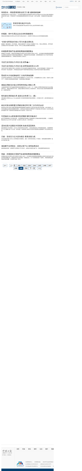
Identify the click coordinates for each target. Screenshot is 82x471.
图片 (41, 1)
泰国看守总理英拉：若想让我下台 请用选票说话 (20, 146)
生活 (37, 1)
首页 (18, 449)
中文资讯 (19, 7)
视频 (46, 1)
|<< (5, 166)
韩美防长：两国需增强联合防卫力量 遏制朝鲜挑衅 (21, 12)
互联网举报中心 (28, 462)
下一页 (32, 168)
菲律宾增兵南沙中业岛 (22, 23)
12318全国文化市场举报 (45, 466)
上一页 (12, 166)
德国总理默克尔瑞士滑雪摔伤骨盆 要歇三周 (18, 85)
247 (49, 166)
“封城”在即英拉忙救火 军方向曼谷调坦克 (17, 42)
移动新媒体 (59, 7)
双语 (54, 1)
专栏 (50, 1)
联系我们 (9, 455)
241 (19, 166)
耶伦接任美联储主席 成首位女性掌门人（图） (19, 96)
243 (29, 166)
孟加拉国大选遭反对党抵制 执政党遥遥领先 (18, 126)
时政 (24, 1)
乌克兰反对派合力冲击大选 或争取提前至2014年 (20, 66)
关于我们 (4, 455)
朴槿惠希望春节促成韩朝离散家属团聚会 (17, 51)
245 (39, 166)
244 (34, 166)
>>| (39, 168)
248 (15, 168)
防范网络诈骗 (37, 462)
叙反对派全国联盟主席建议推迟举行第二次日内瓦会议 (22, 105)
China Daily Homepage (8, 1)
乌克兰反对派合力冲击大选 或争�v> (15, 62)
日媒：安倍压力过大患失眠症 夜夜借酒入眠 (18, 137)
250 (26, 168)
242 (24, 166)
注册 (79, 1)
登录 (76, 1)
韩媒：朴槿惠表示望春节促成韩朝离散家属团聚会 (20, 154)
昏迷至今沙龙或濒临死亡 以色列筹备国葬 (17, 75)
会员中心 (72, 1)
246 (44, 166)
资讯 (28, 1)
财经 (32, 1)
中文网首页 (17, 1)
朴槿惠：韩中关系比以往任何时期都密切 (17, 34)
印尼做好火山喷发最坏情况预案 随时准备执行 (19, 116)
